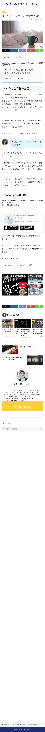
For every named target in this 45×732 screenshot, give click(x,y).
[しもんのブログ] (22, 6)
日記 (4, 12)
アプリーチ (35, 221)
